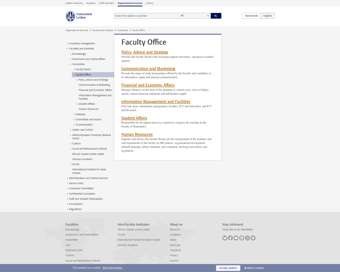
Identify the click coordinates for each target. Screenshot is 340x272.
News (173, 240)
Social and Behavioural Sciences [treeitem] (89, 148)
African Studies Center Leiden (134, 229)
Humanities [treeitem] (78, 64)
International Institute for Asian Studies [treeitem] (89, 171)
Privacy (174, 255)
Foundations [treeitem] (76, 204)
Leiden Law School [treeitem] (82, 129)
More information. (113, 268)
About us (175, 229)
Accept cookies (228, 268)
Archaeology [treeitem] (79, 54)
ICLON (121, 234)
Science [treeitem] (76, 143)
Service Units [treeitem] (76, 183)
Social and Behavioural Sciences (83, 260)
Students (90, 3)
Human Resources (137, 134)
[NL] (251, 16)
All (182, 15)
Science (70, 255)
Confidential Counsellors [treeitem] (82, 193)
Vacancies (175, 245)
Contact (174, 260)
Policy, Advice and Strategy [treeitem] (93, 80)
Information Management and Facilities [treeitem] (95, 97)
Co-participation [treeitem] (84, 124)
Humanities (122, 30)
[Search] (216, 16)
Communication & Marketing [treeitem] (94, 85)
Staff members (106, 3)
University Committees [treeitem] (81, 188)
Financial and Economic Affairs (148, 85)
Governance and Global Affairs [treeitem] (88, 59)
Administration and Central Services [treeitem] (88, 178)
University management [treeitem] (82, 43)
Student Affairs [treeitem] (87, 104)
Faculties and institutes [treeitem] (81, 48)
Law (68, 245)
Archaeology (72, 229)
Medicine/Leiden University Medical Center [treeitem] (91, 136)
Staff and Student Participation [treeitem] (86, 199)
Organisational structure (130, 3)
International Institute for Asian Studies (139, 240)
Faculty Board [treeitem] (83, 69)
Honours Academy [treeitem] (82, 159)
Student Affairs (134, 118)
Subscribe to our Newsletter (237, 229)
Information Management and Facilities (155, 101)
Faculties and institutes (102, 30)
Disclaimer (175, 250)
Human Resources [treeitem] (88, 109)
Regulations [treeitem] (75, 209)
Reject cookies (255, 268)
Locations (175, 234)
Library (149, 3)
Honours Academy (128, 245)
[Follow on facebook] (230, 237)
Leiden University (74, 3)
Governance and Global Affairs (82, 234)
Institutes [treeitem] (80, 114)
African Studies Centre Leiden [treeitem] (88, 154)
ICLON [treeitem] (75, 164)
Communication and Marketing (148, 68)
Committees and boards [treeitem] (88, 119)
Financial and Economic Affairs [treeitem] (95, 90)
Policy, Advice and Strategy (144, 52)
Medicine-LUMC (74, 250)
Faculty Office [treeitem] (83, 74)
